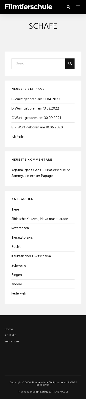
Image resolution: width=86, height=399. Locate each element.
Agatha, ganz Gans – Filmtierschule (38, 170)
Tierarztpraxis (22, 238)
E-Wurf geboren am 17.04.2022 (35, 99)
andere (16, 284)
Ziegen (16, 275)
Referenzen (20, 228)
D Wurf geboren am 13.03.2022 (35, 109)
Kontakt (10, 335)
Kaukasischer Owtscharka (31, 256)
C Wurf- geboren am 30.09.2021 (36, 118)
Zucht (16, 247)
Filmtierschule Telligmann (47, 382)
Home (9, 329)
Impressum (12, 341)
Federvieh (18, 294)
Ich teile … (19, 137)
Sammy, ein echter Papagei (32, 176)
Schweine (18, 266)
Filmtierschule (28, 7)
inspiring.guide (39, 392)
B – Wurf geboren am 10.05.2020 (37, 127)
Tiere (15, 210)
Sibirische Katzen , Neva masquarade (39, 219)
